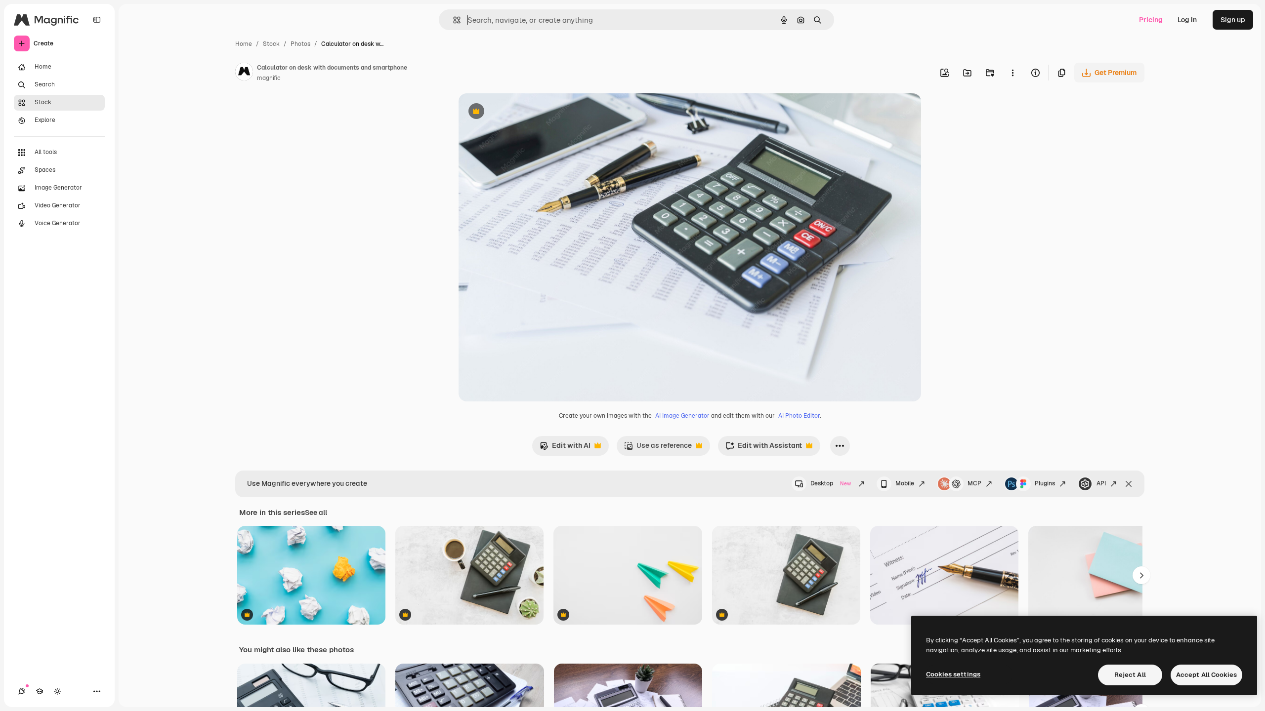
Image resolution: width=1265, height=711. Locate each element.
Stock (271, 44)
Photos (300, 44)
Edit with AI (565, 448)
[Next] (1141, 575)
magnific (269, 78)
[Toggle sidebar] (97, 20)
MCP (974, 483)
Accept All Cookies (1206, 675)
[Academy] (39, 691)
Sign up (1233, 19)
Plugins (1045, 483)
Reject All (1130, 675)
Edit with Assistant (763, 448)
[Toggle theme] (57, 691)
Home (243, 44)
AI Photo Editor (799, 416)
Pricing (1151, 19)
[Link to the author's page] (244, 73)
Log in (1187, 19)
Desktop (830, 483)
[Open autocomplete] (452, 20)
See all (316, 512)
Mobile (904, 483)
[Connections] (22, 691)
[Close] (1129, 484)
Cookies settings (953, 674)
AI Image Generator (682, 416)
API (1101, 483)
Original (522, 112)
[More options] (1012, 72)
